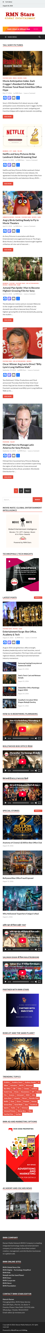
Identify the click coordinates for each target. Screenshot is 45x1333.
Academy (7, 1082)
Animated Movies (8, 217)
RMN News (7, 1283)
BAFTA (21, 1085)
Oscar (12, 1101)
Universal (25, 1108)
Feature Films (7, 78)
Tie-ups (19, 151)
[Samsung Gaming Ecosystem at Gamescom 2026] (9, 663)
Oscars (19, 1101)
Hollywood (20, 1095)
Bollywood (29, 1085)
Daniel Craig (8, 1092)
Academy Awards (30, 1082)
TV (18, 1108)
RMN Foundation (9, 1286)
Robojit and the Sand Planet (13, 1275)
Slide (25, 78)
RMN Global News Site (11, 1267)
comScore (34, 1089)
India (33, 1095)
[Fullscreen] (39, 738)
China (19, 1089)
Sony (26, 1104)
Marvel (24, 1098)
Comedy (26, 1089)
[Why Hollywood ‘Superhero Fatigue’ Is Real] (22, 898)
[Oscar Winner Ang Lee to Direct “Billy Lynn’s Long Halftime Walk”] (22, 343)
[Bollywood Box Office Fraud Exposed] (22, 862)
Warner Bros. (22, 1111)
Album (6, 1085)
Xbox (30, 1111)
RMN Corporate (9, 1280)
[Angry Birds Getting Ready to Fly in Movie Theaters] (22, 203)
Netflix (6, 1101)
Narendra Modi (34, 1098)
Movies (20, 78)
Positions (6, 442)
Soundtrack (33, 1104)
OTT (10, 151)
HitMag (24, 1330)
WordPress (15, 1330)
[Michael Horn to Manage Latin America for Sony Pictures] (22, 421)
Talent (12, 442)
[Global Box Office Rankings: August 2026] (9, 688)
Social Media (18, 1104)
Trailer (13, 1108)
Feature (18, 217)
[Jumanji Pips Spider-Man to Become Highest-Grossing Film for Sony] (22, 269)
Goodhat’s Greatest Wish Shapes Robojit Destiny (28, 701)
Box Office (7, 1089)
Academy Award (17, 1082)
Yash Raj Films (8, 1114)
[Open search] (39, 37)
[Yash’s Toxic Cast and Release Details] (9, 676)
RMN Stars (18, 93)
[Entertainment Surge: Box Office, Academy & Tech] (22, 603)
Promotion (12, 285)
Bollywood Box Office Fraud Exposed (18, 878)
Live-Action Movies (32, 283)
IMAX (28, 1095)
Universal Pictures (10, 1111)
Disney (16, 1092)
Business (5, 151)
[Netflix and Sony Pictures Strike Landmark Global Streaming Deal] (22, 136)
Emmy (39, 1092)
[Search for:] (22, 499)
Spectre (6, 1108)
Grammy (11, 1095)
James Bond (7, 1098)
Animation (13, 1085)
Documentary (25, 1092)
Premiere (26, 1101)
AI (38, 1082)
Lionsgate (17, 1098)
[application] (22, 729)
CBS (14, 1089)
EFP (33, 1092)
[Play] (5, 738)
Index (14, 78)
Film (5, 1095)
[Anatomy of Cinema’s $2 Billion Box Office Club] (22, 827)
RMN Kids (6, 1272)
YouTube (18, 1114)
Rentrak (34, 1101)
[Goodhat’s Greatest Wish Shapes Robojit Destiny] (9, 700)
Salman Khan (8, 1104)
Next (27, 491)
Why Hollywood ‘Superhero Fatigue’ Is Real (21, 914)
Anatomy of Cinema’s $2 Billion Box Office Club (22, 842)
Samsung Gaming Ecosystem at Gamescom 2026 (30, 664)
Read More (7, 116)
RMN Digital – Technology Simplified (17, 1270)
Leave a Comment (29, 93)
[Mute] (36, 738)
